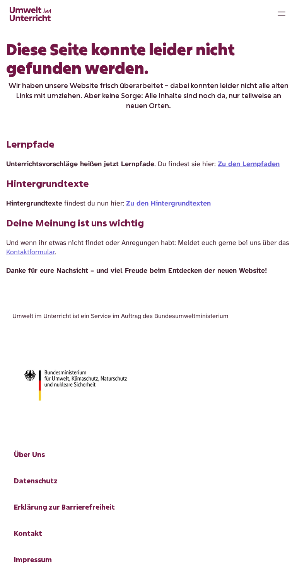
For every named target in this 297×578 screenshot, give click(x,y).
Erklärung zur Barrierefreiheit (64, 507)
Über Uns (29, 454)
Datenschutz (36, 480)
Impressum (33, 559)
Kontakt (28, 533)
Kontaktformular (30, 252)
